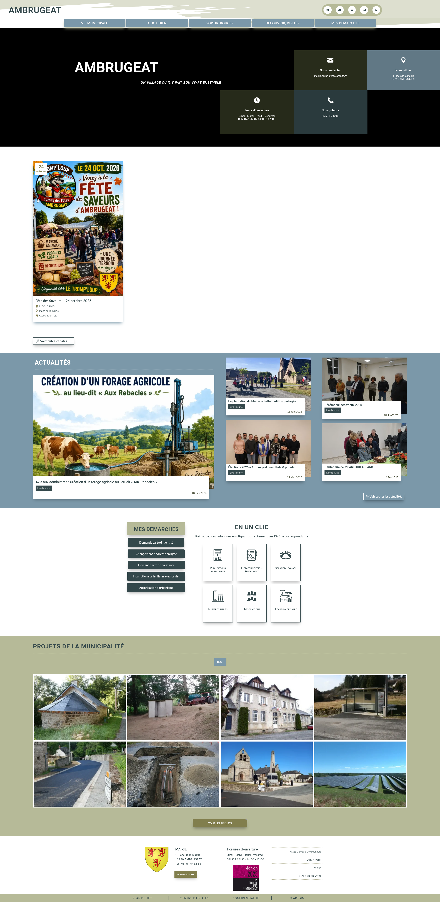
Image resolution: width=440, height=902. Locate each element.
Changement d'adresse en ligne (156, 554)
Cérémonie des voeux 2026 (343, 405)
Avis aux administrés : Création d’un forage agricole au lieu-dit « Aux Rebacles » (96, 482)
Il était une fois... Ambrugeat (252, 569)
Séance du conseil (286, 568)
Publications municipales (218, 569)
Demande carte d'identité (156, 542)
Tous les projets (220, 823)
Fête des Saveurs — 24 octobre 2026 (63, 301)
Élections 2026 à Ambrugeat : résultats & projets (261, 467)
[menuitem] (94, 23)
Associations (252, 609)
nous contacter (185, 874)
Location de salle (286, 609)
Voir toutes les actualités (386, 496)
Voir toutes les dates (53, 341)
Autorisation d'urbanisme (156, 587)
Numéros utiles (218, 609)
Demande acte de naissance (156, 565)
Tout (220, 661)
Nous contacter (330, 70)
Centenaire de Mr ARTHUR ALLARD (348, 467)
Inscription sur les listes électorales (156, 576)
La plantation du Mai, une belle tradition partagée (262, 401)
